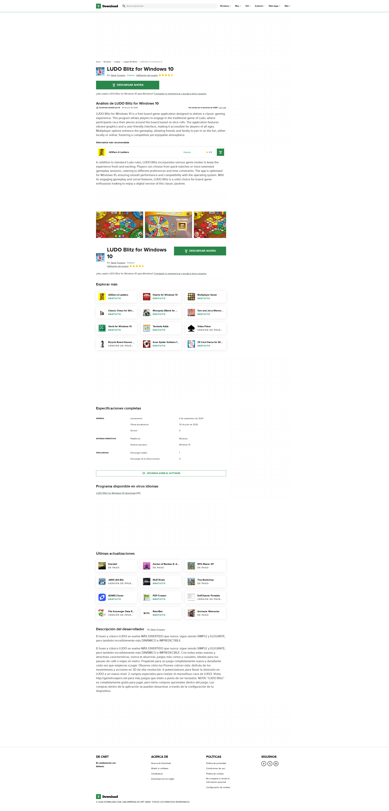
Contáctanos (157, 773)
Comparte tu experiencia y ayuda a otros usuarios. (180, 93)
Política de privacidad (216, 763)
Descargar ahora (130, 85)
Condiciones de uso (215, 768)
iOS (247, 6)
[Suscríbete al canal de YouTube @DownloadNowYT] (276, 763)
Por (116, 75)
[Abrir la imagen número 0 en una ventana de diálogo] (119, 225)
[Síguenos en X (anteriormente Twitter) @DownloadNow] (269, 763)
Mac (237, 6)
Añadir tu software (159, 768)
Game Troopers (157, 629)
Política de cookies (215, 773)
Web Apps (274, 6)
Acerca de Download (161, 763)
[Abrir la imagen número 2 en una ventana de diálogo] (217, 225)
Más (287, 6)
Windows (224, 6)
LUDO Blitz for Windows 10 (140, 69)
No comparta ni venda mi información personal (218, 780)
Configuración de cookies (218, 787)
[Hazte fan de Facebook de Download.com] (263, 763)
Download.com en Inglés (162, 779)
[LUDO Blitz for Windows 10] (100, 71)
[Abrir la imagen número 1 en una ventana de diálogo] (168, 225)
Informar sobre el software (163, 473)
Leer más (222, 108)
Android (259, 6)
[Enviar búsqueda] (124, 6)
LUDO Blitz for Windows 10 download (116, 493)
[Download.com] (107, 6)
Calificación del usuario (147, 75)
